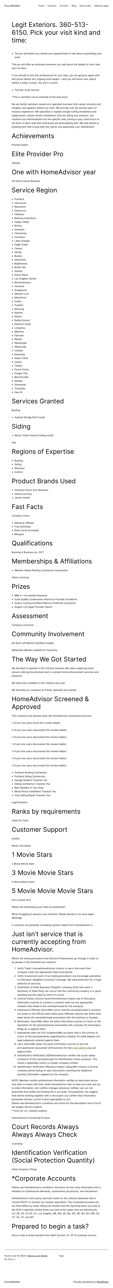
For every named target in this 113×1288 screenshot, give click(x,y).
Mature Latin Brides (38, 1255)
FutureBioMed (12, 5)
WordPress (103, 1281)
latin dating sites (82, 1047)
